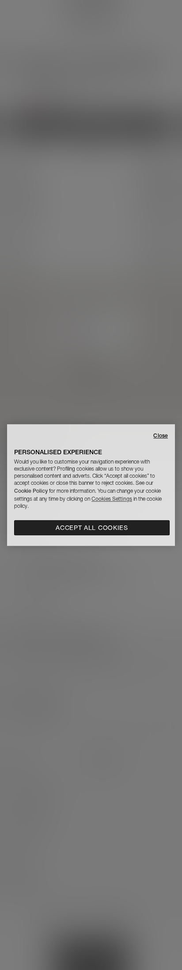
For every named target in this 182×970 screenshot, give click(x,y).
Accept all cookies (92, 528)
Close (160, 435)
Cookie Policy (31, 490)
